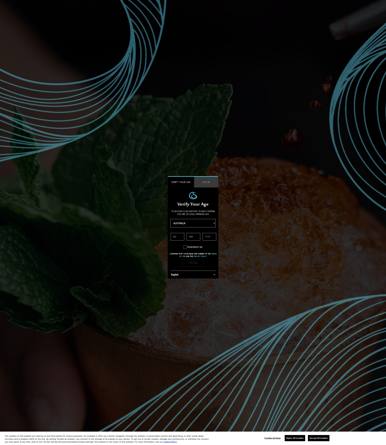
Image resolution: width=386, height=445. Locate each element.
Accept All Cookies (319, 438)
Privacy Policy (200, 256)
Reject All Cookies (295, 438)
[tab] (181, 182)
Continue (193, 262)
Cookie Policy (170, 442)
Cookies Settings (272, 438)
